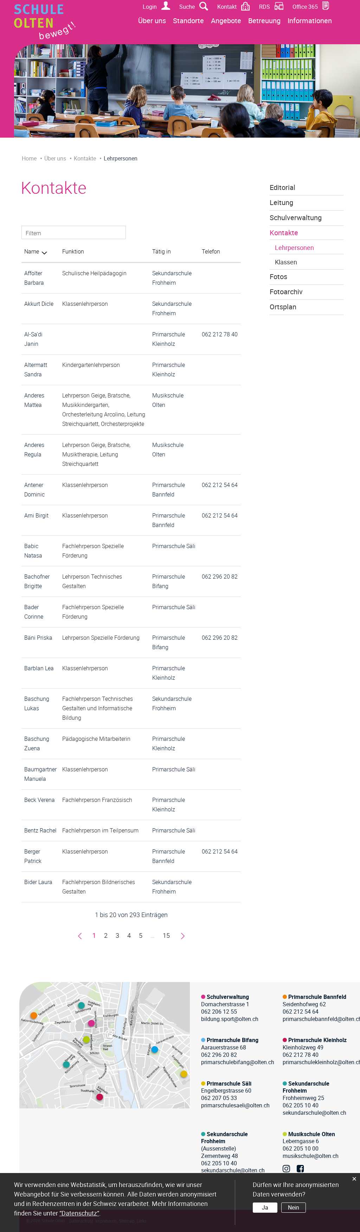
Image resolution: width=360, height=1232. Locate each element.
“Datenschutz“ (79, 1213)
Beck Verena (39, 800)
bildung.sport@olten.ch (229, 1019)
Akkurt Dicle (38, 304)
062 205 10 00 (301, 1148)
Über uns (152, 20)
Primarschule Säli (173, 546)
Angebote (226, 20)
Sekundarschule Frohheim (306, 1087)
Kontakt (227, 7)
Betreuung (264, 20)
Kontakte (284, 233)
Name (31, 251)
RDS (264, 7)
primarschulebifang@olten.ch (237, 1062)
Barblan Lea (39, 668)
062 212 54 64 (220, 485)
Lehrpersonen (294, 247)
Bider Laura (38, 882)
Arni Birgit (36, 515)
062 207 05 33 (219, 1098)
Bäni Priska (38, 637)
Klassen (286, 261)
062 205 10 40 (301, 1105)
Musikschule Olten (311, 1134)
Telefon (211, 251)
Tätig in (161, 251)
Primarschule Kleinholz (317, 1040)
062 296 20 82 (220, 576)
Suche (187, 7)
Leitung (281, 202)
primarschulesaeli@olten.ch (235, 1105)
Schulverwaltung (296, 218)
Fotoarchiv (286, 292)
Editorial (282, 187)
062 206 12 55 (219, 1011)
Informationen (310, 20)
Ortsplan (283, 307)
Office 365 (305, 7)
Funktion (73, 251)
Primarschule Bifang (232, 1040)
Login (150, 7)
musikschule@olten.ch (311, 1156)
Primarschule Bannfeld (317, 997)
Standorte (188, 20)
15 (166, 935)
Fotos (278, 277)
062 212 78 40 (220, 334)
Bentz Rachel (40, 830)
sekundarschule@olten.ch (314, 1112)
